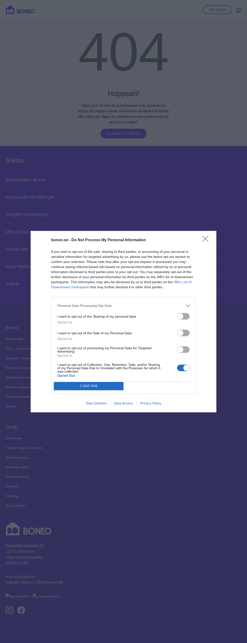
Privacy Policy (150, 403)
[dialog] (123, 321)
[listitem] (123, 305)
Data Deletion (96, 403)
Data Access (123, 403)
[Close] (207, 240)
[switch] (183, 316)
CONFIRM (89, 386)
